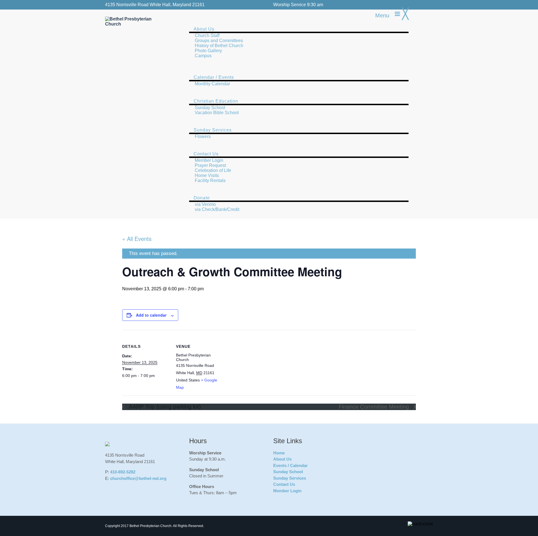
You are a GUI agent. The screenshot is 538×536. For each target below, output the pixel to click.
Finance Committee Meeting (375, 407)
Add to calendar (151, 315)
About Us (282, 459)
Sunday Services (289, 478)
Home (279, 452)
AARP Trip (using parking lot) (164, 407)
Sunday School (288, 471)
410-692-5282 (122, 472)
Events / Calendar (290, 465)
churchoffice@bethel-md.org (138, 478)
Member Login (287, 490)
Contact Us (284, 484)
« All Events (137, 238)
